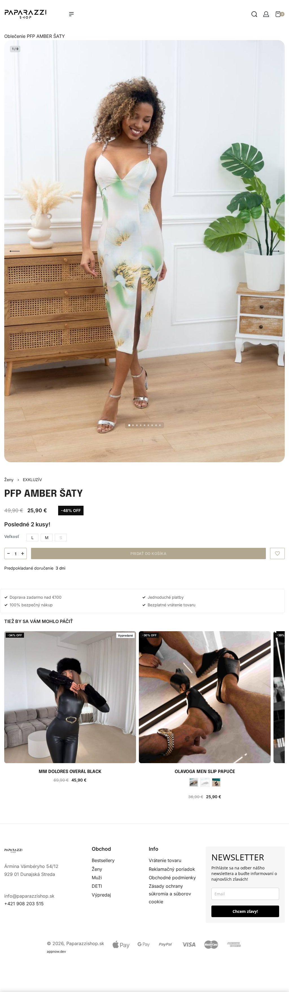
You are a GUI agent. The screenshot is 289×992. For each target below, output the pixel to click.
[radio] (32, 537)
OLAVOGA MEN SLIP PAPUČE (205, 771)
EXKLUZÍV (32, 479)
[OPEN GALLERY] (144, 251)
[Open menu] (71, 14)
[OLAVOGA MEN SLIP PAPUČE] (205, 697)
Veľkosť (11, 536)
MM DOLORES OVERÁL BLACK (70, 771)
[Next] (274, 251)
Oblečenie (14, 36)
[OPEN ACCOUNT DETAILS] (266, 14)
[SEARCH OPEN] (254, 14)
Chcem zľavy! (245, 911)
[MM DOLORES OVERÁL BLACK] (70, 697)
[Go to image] (129, 425)
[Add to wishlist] (277, 553)
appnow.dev (56, 951)
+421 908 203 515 (24, 903)
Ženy (9, 479)
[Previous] (14, 251)
